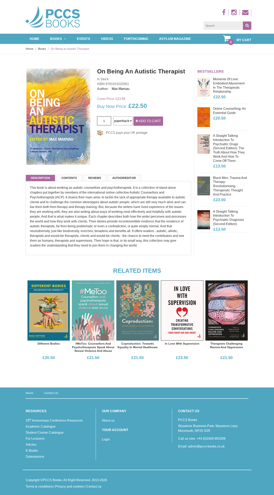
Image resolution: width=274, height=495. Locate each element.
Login (106, 439)
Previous (20, 99)
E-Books (32, 450)
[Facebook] (224, 13)
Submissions (35, 456)
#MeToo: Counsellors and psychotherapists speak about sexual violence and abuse (93, 347)
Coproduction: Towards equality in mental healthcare (138, 345)
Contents (69, 178)
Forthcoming (136, 39)
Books (56, 39)
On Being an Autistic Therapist (70, 48)
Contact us (51, 393)
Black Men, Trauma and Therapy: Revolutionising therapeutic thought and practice (230, 186)
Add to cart (149, 121)
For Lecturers (35, 438)
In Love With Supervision (182, 343)
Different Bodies (49, 343)
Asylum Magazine (175, 39)
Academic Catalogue (41, 426)
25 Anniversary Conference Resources (54, 420)
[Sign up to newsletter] (245, 13)
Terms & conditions (39, 486)
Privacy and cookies (69, 486)
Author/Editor (124, 178)
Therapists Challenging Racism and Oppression (226, 345)
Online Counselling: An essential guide (229, 111)
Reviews (94, 178)
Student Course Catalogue (45, 432)
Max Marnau (120, 88)
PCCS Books (52, 480)
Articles (31, 444)
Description (40, 178)
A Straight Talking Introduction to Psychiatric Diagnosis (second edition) (228, 218)
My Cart (243, 40)
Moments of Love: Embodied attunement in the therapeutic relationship (229, 85)
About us (108, 420)
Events (83, 39)
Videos (107, 39)
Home (34, 39)
